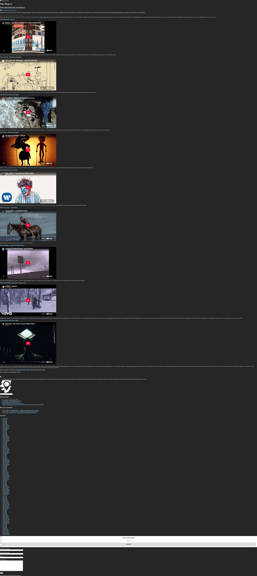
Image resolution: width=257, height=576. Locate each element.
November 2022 (6, 461)
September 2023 (6, 452)
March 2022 (5, 471)
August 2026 (5, 418)
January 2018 (5, 531)
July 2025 (5, 430)
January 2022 (5, 474)
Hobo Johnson (64, 379)
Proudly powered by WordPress (14, 575)
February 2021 (6, 487)
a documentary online (111, 318)
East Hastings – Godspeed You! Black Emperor (13, 245)
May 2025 (5, 432)
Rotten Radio (93, 379)
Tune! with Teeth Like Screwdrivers (12, 7)
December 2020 (6, 489)
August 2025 (5, 429)
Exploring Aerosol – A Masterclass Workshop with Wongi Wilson (24, 410)
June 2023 (5, 455)
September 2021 (6, 478)
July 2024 (5, 442)
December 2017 (6, 533)
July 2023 (5, 454)
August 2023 (5, 453)
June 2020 (5, 496)
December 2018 (6, 518)
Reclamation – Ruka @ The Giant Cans (11, 402)
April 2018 (5, 528)
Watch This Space (4, 575)
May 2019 (5, 512)
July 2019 (5, 510)
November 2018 (6, 519)
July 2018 (5, 524)
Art (34, 379)
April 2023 (5, 458)
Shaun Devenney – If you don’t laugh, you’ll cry (13, 403)
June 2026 (5, 420)
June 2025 (5, 431)
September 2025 (6, 428)
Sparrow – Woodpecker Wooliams (10, 132)
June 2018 (5, 525)
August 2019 (5, 509)
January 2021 (5, 488)
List (33, 379)
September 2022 (6, 464)
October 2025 (5, 426)
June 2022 (5, 467)
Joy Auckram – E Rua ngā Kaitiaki (10, 399)
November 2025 (6, 425)
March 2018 (5, 529)
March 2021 (5, 486)
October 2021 (5, 477)
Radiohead (88, 379)
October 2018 (5, 521)
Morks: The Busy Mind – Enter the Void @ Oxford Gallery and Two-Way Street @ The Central (23, 404)
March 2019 (5, 515)
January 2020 (5, 502)
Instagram (18, 369)
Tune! (121, 379)
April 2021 (5, 484)
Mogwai (69, 379)
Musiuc (73, 379)
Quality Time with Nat (32, 369)
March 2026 (5, 424)
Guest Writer (29, 379)
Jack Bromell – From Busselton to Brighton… (12, 401)
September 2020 (6, 493)
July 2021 (5, 481)
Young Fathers (136, 379)
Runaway (230, 318)
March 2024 (5, 447)
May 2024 (5, 445)
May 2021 (5, 483)
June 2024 (5, 443)
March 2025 (5, 435)
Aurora (37, 379)
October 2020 (5, 492)
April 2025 (5, 434)
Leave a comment (143, 379)
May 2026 (5, 422)
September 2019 (6, 507)
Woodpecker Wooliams (128, 379)
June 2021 (5, 482)
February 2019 (6, 516)
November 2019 (6, 505)
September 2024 (6, 440)
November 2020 (6, 490)
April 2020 (5, 499)
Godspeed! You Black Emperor (54, 379)
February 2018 (6, 530)
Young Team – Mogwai (9, 19)
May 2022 (5, 469)
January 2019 (5, 517)
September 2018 (6, 522)
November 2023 (6, 449)
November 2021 (6, 476)
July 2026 (5, 419)
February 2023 (6, 459)
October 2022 (5, 463)
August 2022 (5, 465)
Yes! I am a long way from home (66, 54)
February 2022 (6, 472)
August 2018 (5, 523)
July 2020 (5, 495)
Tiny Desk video (28, 205)
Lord (20, 242)
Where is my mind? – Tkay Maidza (11, 94)
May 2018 (5, 527)
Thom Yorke (110, 379)
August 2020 (5, 494)
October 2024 (5, 438)
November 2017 (6, 534)
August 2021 (5, 480)
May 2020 (5, 498)
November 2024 (6, 437)
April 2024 (5, 446)
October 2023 (5, 451)
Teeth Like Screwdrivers (102, 379)
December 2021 (6, 475)
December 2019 (6, 504)
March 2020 (5, 500)
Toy (24, 242)
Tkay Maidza (116, 379)
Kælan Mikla (45, 318)
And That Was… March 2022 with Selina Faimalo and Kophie (23, 412)
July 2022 (5, 466)
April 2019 (5, 513)
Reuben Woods (6, 379)
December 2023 (6, 448)
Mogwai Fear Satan (99, 54)
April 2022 (5, 470)
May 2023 (5, 457)
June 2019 (5, 511)
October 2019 (5, 506)
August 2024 (5, 441)
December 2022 (6, 460)
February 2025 (6, 436)
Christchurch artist (43, 379)
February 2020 (6, 501)
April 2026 (5, 423)
